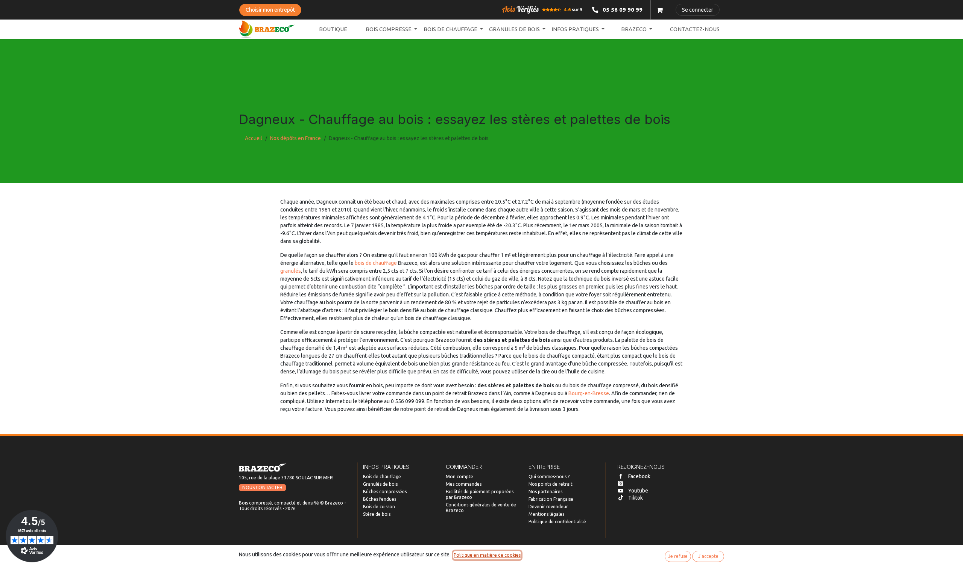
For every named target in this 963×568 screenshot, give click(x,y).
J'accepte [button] (708, 556)
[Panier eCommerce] (660, 10)
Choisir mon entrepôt (270, 10)
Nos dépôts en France (295, 138)
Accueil (253, 138)
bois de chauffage (376, 263)
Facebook (639, 476)
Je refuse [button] (678, 556)
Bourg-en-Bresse (588, 393)
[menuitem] (333, 29)
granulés (290, 271)
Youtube (638, 491)
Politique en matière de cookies (487, 555)
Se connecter (697, 10)
